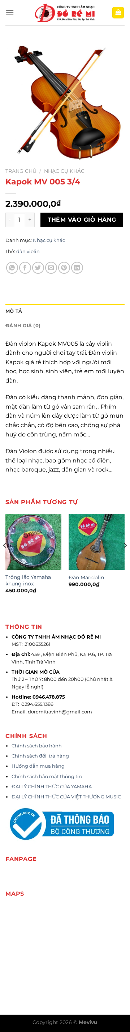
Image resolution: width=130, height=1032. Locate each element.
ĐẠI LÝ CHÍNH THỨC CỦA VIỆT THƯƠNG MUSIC (67, 796)
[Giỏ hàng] (118, 13)
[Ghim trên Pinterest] (64, 268)
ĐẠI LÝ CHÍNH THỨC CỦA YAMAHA (52, 786)
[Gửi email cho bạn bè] (51, 268)
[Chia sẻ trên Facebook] (25, 268)
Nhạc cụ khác (64, 171)
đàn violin (28, 251)
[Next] (125, 560)
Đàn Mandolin (86, 577)
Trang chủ (20, 171)
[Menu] (9, 12)
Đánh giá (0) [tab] (22, 325)
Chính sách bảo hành (37, 746)
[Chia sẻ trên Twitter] (38, 268)
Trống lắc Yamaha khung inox (28, 580)
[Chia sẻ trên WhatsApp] (12, 268)
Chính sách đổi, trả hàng (40, 756)
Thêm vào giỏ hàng (82, 219)
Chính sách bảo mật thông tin (47, 776)
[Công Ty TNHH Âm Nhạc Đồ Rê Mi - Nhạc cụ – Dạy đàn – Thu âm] (65, 12)
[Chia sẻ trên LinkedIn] (77, 268)
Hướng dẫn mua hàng (38, 766)
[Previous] (5, 560)
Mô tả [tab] (13, 311)
